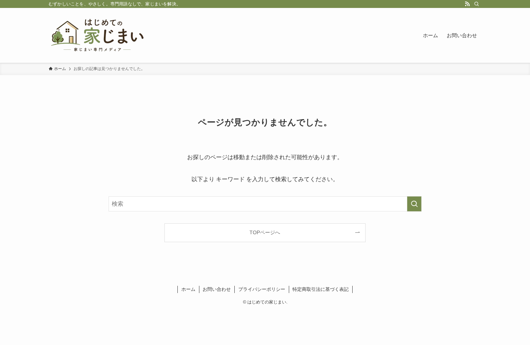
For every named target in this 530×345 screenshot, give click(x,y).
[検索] (476, 4)
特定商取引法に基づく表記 (320, 289)
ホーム (188, 289)
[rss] (467, 4)
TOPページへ (264, 232)
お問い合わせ (217, 289)
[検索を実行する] (414, 203)
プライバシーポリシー (261, 289)
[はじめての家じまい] (97, 35)
